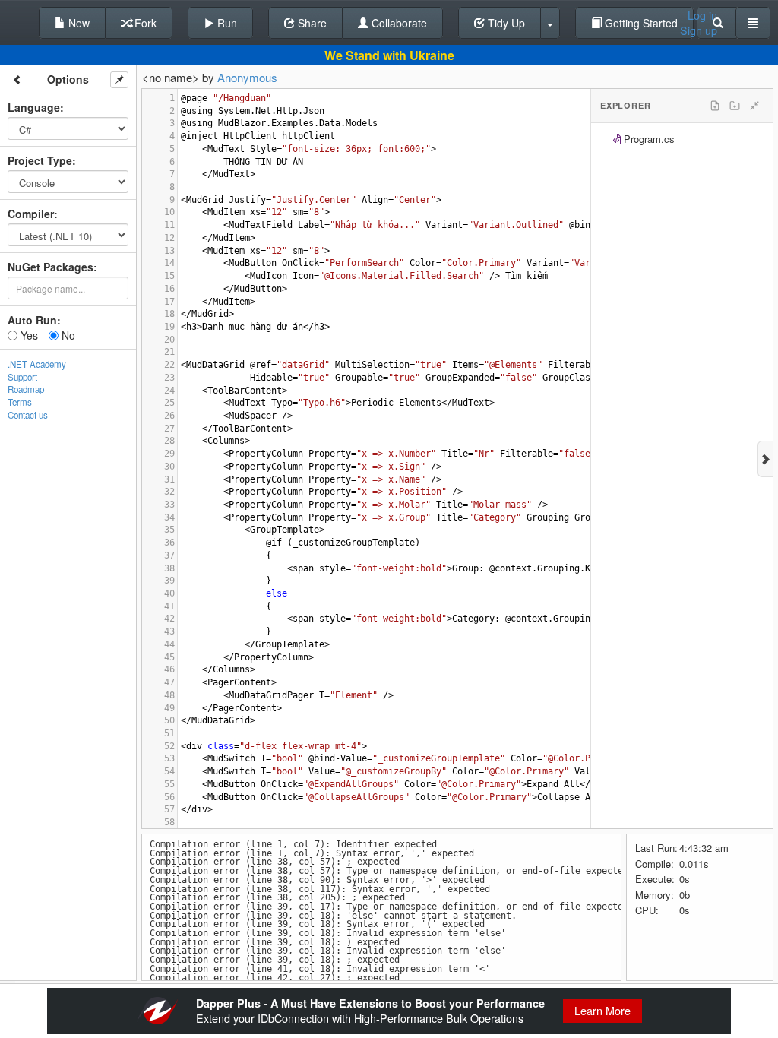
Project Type (40, 160)
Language (34, 107)
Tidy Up (505, 22)
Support (22, 377)
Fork (144, 22)
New (77, 22)
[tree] (682, 141)
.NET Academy (37, 364)
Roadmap (26, 389)
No (67, 335)
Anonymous (247, 77)
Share (311, 22)
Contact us (28, 415)
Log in (702, 15)
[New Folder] (735, 106)
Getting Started (640, 22)
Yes (27, 335)
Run (225, 22)
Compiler (31, 213)
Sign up (698, 30)
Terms (20, 402)
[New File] (715, 106)
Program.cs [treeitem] (649, 138)
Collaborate (397, 22)
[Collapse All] (754, 106)
